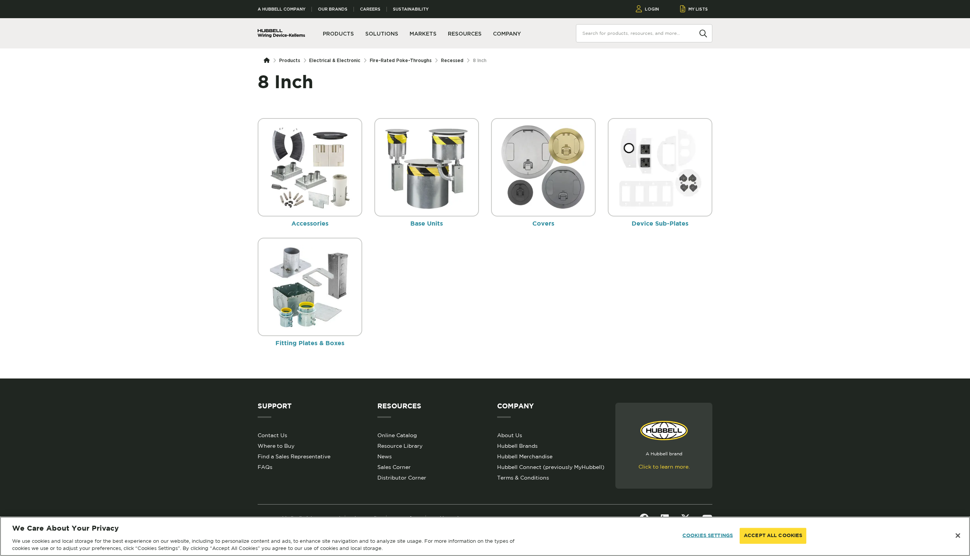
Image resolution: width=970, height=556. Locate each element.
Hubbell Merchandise (524, 456)
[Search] (703, 33)
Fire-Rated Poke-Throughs (401, 60)
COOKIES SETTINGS (707, 536)
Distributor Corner (401, 478)
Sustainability (411, 9)
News (384, 456)
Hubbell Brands (517, 446)
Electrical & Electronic (334, 60)
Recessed (452, 60)
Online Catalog (397, 435)
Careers (370, 9)
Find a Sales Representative (294, 456)
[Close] (958, 535)
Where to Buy (276, 446)
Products (289, 60)
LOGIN (652, 9)
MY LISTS (698, 9)
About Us (509, 435)
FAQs (265, 467)
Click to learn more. (664, 467)
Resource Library (399, 446)
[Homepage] (268, 61)
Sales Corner (394, 467)
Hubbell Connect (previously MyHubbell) (550, 467)
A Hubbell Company (281, 9)
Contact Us (272, 435)
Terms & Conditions (523, 478)
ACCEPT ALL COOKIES (773, 536)
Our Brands (332, 9)
